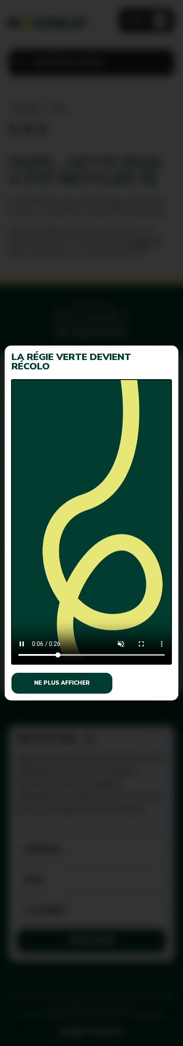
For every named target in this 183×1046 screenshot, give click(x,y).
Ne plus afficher (62, 683)
